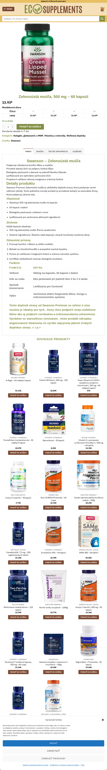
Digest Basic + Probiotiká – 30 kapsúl (89, 663)
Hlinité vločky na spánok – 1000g (53, 607)
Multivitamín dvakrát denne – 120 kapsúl (18, 608)
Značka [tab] (40, 151)
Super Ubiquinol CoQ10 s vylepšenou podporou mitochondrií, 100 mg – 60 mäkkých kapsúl (88, 384)
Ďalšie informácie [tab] (58, 151)
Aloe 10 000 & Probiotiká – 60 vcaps (53, 499)
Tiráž (82, 765)
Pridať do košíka (30, 126)
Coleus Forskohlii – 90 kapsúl (18, 498)
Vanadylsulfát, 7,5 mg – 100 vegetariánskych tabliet (18, 553)
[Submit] (102, 18)
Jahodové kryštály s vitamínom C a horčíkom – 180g (53, 663)
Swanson (16, 140)
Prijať (53, 743)
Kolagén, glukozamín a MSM (28, 135)
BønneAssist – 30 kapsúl (53, 440)
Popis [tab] (28, 151)
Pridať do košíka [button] (18, 395)
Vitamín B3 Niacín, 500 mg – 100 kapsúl (53, 381)
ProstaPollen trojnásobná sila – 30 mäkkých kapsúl (18, 441)
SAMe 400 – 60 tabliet (88, 552)
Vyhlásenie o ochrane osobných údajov (64, 765)
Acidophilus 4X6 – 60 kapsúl (53, 552)
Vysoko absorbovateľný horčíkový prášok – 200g (88, 499)
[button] (102, 719)
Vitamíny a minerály (54, 135)
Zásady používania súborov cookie (35, 765)
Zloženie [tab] (77, 151)
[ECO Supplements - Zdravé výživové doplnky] (53, 9)
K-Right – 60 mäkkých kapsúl (18, 380)
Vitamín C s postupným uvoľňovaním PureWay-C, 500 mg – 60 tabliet (88, 443)
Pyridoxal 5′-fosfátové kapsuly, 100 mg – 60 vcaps (18, 663)
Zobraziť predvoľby (53, 758)
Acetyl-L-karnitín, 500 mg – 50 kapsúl (89, 608)
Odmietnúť (53, 750)
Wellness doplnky (76, 135)
